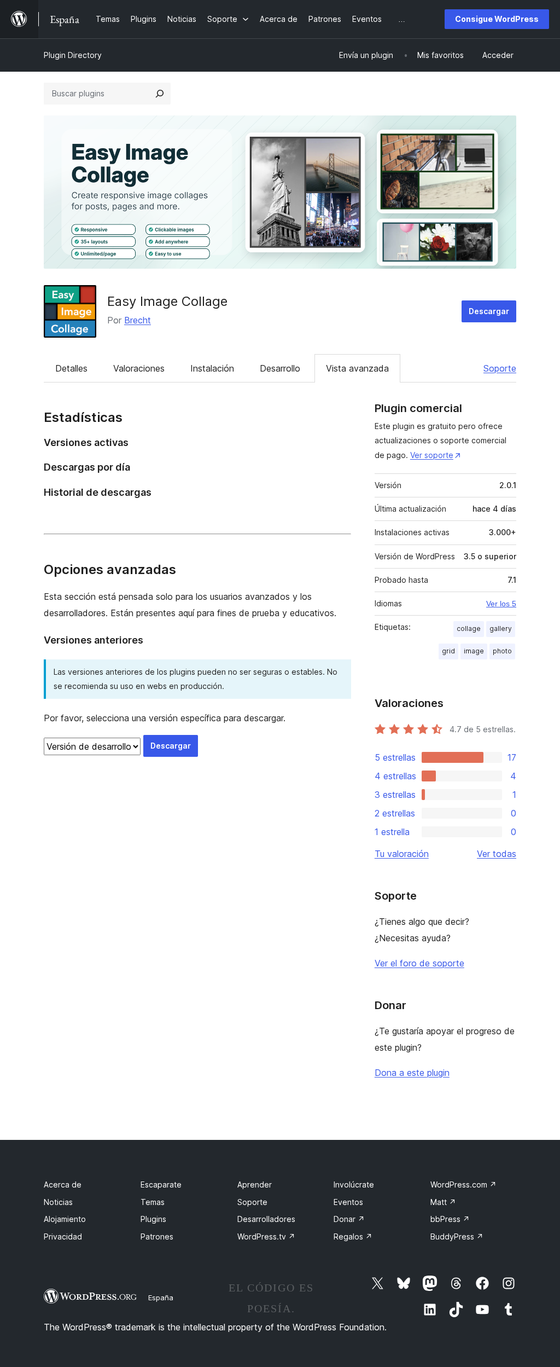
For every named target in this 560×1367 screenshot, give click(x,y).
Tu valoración (402, 853)
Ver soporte (431, 455)
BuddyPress (456, 1236)
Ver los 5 (501, 603)
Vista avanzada (357, 368)
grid (448, 651)
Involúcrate (354, 1184)
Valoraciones (139, 368)
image (474, 651)
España (160, 1297)
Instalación (212, 368)
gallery (500, 628)
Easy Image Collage (167, 301)
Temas (153, 1202)
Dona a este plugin (412, 1072)
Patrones (157, 1236)
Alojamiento (65, 1219)
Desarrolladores (266, 1219)
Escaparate (161, 1184)
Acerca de (62, 1184)
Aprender (254, 1184)
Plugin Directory (73, 55)
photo (502, 651)
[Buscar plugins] (160, 94)
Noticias (58, 1202)
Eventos (348, 1202)
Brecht (137, 320)
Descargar (489, 311)
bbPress (450, 1219)
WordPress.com (463, 1184)
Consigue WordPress (497, 19)
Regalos (353, 1236)
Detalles (71, 368)
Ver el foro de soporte (419, 963)
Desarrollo (280, 368)
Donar (349, 1219)
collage (469, 628)
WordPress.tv (266, 1236)
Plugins (153, 1219)
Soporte (499, 368)
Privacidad (63, 1236)
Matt (443, 1202)
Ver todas (496, 853)
